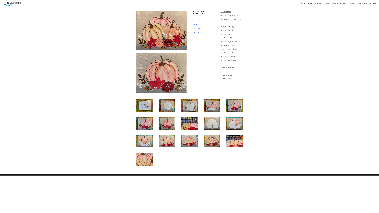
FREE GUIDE (319, 4)
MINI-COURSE (362, 4)
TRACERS (373, 4)
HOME (303, 4)
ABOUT (309, 4)
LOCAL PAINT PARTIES (339, 4)
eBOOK (327, 4)
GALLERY (352, 4)
